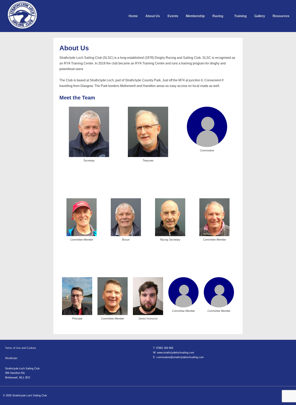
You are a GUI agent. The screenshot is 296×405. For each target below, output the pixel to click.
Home (133, 16)
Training (240, 16)
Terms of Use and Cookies (20, 347)
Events (173, 16)
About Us (152, 16)
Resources (281, 16)
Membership (195, 16)
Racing (217, 16)
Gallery (259, 16)
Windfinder (11, 358)
